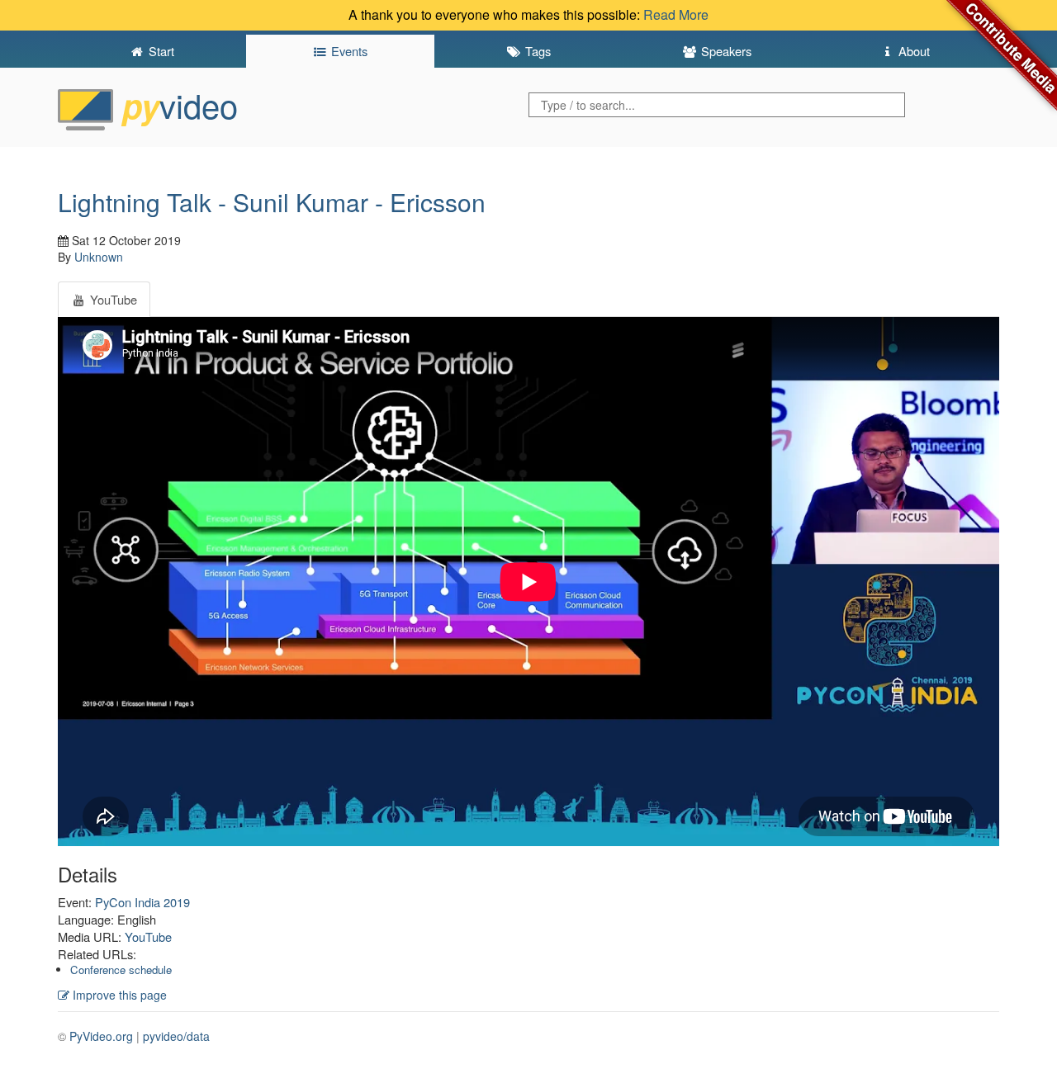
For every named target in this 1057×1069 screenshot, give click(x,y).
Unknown (98, 256)
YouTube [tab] (112, 299)
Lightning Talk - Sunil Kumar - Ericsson (272, 202)
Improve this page (118, 994)
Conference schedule (121, 969)
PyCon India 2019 (142, 902)
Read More (676, 14)
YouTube (148, 936)
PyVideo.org (101, 1036)
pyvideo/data (176, 1036)
